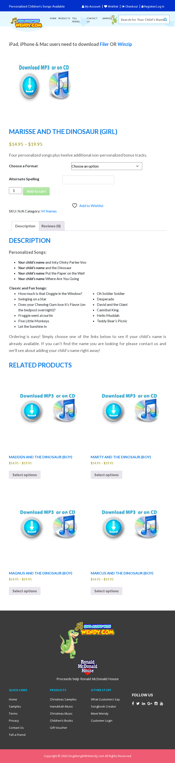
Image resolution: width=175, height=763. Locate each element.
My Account (92, 6)
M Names (49, 211)
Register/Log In (153, 6)
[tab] (25, 226)
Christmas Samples (63, 699)
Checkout (131, 6)
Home (53, 18)
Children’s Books (61, 720)
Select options (25, 474)
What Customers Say (105, 699)
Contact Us (92, 20)
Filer (104, 44)
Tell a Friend (17, 735)
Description (25, 226)
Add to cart (36, 191)
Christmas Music (61, 713)
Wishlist (112, 6)
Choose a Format (23, 166)
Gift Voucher (58, 728)
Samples (106, 18)
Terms (13, 713)
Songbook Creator (103, 706)
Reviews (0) (51, 226)
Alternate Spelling (24, 179)
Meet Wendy (99, 713)
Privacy (14, 720)
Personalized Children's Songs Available (37, 6)
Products (64, 18)
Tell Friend (76, 20)
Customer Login (101, 720)
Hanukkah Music (61, 706)
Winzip (125, 44)
